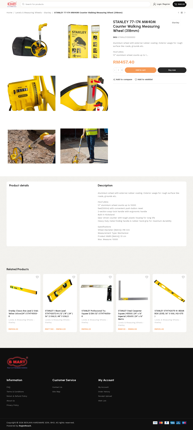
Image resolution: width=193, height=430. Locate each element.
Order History (104, 392)
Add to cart (140, 70)
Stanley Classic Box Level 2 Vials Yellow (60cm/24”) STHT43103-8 (23, 314)
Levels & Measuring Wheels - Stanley (33, 12)
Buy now (172, 70)
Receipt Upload (105, 396)
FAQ (8, 387)
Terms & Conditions (15, 392)
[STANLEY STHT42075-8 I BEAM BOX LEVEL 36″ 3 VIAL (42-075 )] (169, 291)
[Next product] (184, 12)
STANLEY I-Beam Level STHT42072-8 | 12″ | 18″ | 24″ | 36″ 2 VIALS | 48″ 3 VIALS (59, 314)
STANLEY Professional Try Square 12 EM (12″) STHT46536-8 (96, 314)
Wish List (102, 401)
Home (9, 12)
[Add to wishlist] (37, 277)
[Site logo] (12, 4)
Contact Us (57, 387)
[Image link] (18, 362)
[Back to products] (181, 12)
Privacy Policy (13, 405)
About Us (11, 401)
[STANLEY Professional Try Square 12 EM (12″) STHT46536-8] (96, 291)
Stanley (175, 22)
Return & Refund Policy (17, 396)
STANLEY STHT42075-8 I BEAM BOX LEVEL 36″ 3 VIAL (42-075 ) (169, 314)
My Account (103, 387)
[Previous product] (178, 12)
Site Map (56, 392)
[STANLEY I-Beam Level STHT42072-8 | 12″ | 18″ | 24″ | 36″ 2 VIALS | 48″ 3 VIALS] (60, 291)
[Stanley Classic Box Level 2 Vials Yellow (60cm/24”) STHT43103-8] (23, 291)
